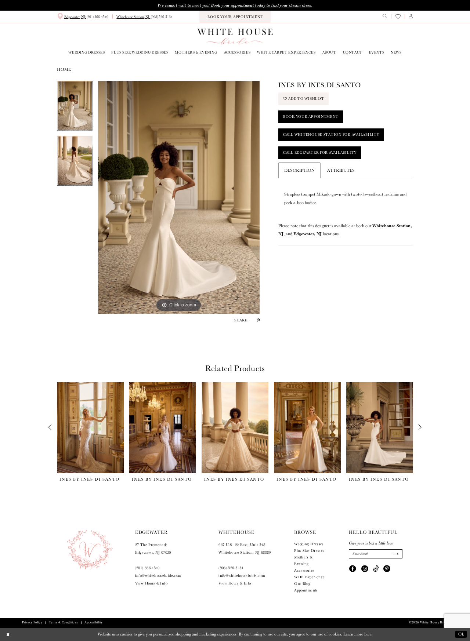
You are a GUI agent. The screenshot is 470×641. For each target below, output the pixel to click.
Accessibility (93, 622)
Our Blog (302, 583)
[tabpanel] (75, 108)
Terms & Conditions (63, 622)
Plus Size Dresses (309, 550)
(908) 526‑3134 (230, 567)
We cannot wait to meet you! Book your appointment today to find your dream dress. (235, 5)
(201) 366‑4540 (147, 567)
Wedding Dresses (309, 543)
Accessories (304, 570)
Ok (461, 634)
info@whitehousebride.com (158, 575)
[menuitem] (82, 16)
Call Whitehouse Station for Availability (331, 134)
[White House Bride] (234, 36)
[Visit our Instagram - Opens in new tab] (365, 568)
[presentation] (90, 427)
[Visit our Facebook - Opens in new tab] (353, 568)
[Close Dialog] (8, 634)
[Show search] (385, 16)
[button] (411, 16)
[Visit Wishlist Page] (397, 16)
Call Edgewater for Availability (320, 152)
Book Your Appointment (311, 116)
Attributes (341, 170)
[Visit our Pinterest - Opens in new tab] (387, 568)
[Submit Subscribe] (395, 554)
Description (299, 170)
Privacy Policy (32, 622)
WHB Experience (309, 576)
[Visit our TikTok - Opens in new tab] (376, 568)
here (368, 634)
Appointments (306, 590)
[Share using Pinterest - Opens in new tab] (258, 320)
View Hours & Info (151, 583)
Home (64, 69)
